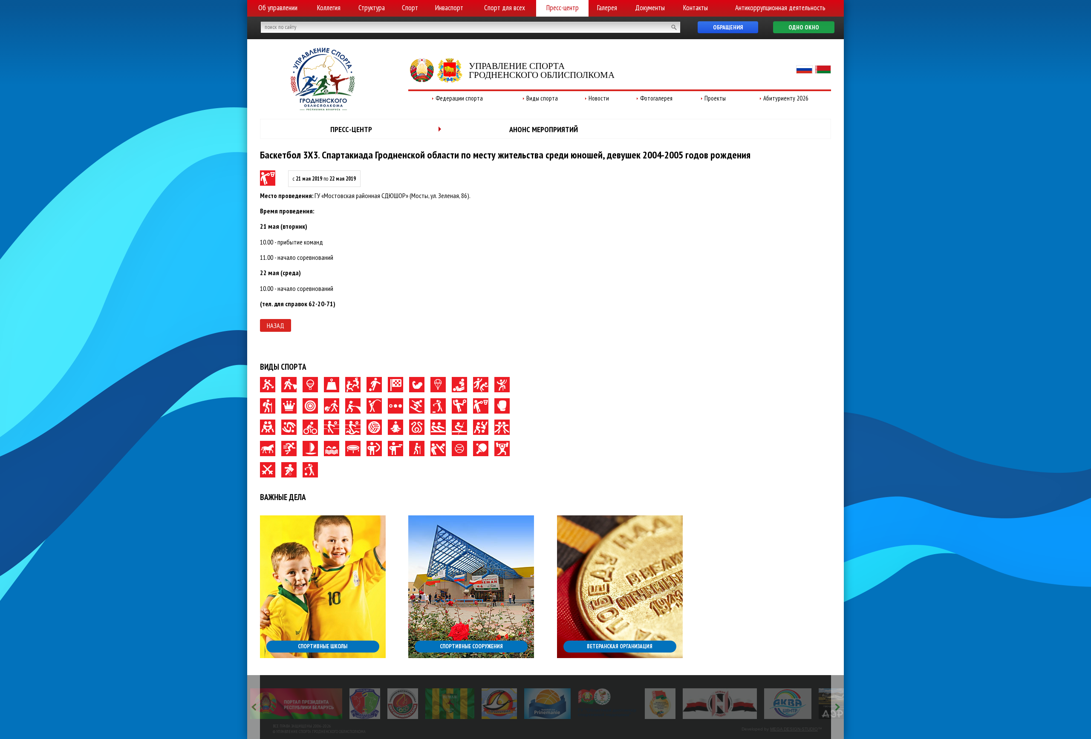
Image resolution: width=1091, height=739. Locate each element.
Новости (599, 98)
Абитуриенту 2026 (785, 98)
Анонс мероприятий (543, 129)
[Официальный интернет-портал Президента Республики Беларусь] (296, 703)
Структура (371, 7)
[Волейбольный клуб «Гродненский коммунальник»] (364, 703)
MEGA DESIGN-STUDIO (794, 729)
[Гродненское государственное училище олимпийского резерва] (660, 703)
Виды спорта (542, 98)
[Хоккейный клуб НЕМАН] (720, 703)
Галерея (607, 7)
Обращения (728, 27)
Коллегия (329, 7)
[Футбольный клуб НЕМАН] (449, 703)
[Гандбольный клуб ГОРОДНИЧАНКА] (499, 703)
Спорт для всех (504, 7)
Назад (275, 325)
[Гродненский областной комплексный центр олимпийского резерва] (402, 703)
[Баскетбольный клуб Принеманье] (547, 703)
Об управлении (277, 7)
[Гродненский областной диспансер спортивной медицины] (607, 703)
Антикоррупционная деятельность (780, 7)
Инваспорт (449, 7)
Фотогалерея (656, 98)
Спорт (410, 7)
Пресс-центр (562, 7)
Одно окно (803, 27)
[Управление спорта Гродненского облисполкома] (323, 108)
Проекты (715, 98)
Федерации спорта (459, 98)
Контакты (695, 7)
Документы (650, 7)
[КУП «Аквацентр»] (787, 703)
